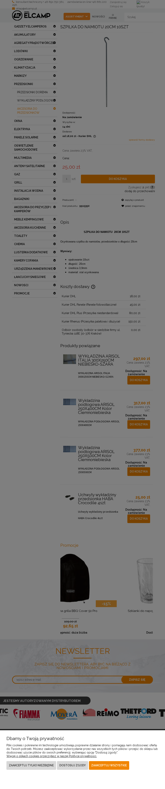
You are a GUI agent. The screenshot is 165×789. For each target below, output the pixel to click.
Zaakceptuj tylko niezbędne (31, 765)
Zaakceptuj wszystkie (109, 765)
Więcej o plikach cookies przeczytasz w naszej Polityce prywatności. (51, 756)
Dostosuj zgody (72, 765)
